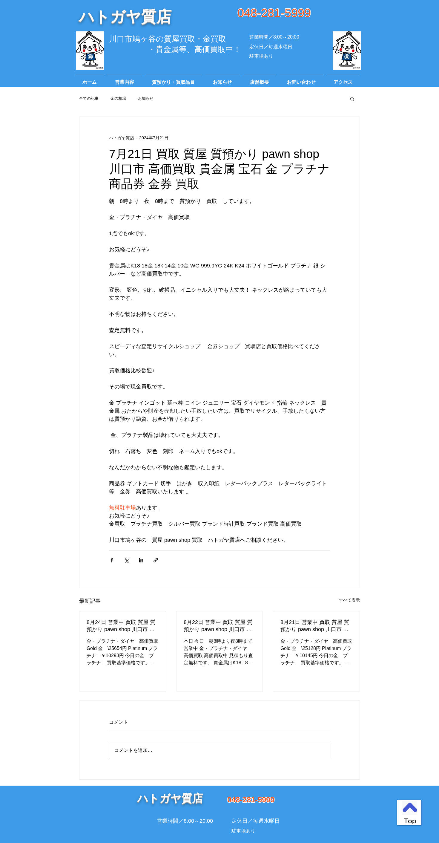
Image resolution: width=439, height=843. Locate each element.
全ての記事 (89, 98)
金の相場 (118, 98)
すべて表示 (349, 600)
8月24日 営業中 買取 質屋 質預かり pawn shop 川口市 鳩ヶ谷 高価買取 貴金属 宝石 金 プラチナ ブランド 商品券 (122, 626)
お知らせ (146, 98)
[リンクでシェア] (156, 560)
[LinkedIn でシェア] (141, 560)
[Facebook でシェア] (112, 560)
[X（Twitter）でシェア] (126, 560)
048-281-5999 (274, 12)
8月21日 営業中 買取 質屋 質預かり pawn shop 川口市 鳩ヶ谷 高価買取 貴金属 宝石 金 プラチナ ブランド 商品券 (315, 626)
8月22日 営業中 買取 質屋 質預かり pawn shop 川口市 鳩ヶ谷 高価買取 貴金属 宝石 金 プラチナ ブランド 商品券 (219, 626)
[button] (352, 98)
